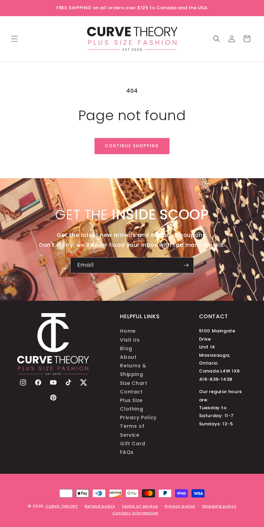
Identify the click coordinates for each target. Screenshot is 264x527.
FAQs (126, 452)
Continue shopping (132, 146)
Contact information (135, 513)
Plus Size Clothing (131, 404)
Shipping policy (219, 506)
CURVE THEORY (61, 506)
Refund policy (100, 506)
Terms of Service (132, 430)
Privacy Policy (138, 417)
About (128, 357)
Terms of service (140, 506)
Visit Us (130, 339)
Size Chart (133, 383)
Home (127, 331)
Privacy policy (180, 506)
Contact (131, 391)
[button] (14, 38)
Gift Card (132, 443)
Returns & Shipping (133, 370)
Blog (126, 348)
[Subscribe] (186, 265)
